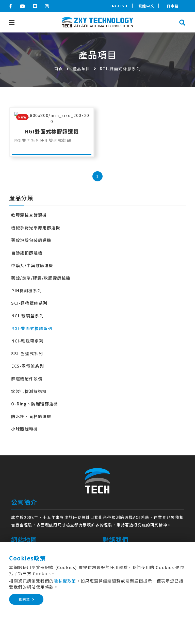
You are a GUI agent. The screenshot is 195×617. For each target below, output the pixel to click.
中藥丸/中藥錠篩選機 (32, 265)
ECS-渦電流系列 (27, 366)
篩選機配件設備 (26, 378)
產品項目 (81, 68)
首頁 (58, 68)
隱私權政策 (65, 581)
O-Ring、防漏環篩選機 (34, 404)
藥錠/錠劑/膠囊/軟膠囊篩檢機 (41, 278)
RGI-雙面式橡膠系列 (32, 328)
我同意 (24, 599)
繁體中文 (146, 5)
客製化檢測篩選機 (29, 391)
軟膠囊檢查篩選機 (29, 215)
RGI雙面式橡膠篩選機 (52, 131)
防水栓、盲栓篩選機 (31, 416)
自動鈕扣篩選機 (26, 253)
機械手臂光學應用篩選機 (35, 228)
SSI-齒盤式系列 (27, 353)
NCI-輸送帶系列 (27, 341)
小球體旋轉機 (24, 429)
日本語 (173, 5)
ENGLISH (118, 5)
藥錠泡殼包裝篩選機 (31, 240)
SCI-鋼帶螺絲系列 (29, 303)
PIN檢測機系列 (26, 290)
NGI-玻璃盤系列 (27, 316)
